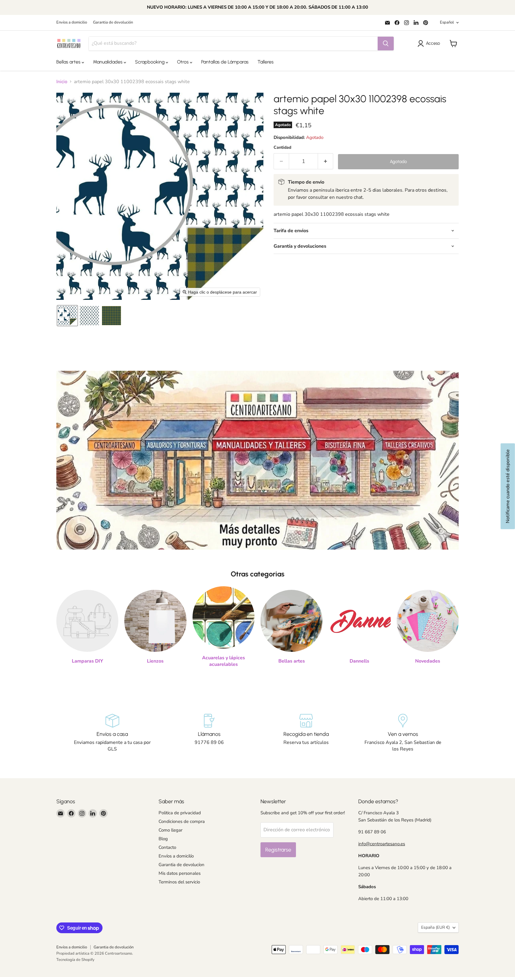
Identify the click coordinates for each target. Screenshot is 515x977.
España (435, 927)
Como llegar (170, 830)
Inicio (61, 81)
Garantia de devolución (113, 22)
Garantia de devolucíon (181, 865)
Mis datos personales (180, 873)
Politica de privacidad (180, 813)
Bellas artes (69, 62)
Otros (183, 62)
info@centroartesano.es (381, 844)
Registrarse (278, 849)
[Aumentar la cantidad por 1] (325, 161)
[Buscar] (386, 43)
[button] (430, 43)
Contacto (167, 847)
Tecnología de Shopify (75, 959)
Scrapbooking (150, 62)
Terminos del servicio (179, 882)
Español (447, 22)
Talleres (266, 62)
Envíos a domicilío (176, 856)
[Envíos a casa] (112, 733)
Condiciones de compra (182, 821)
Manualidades (108, 62)
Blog (163, 839)
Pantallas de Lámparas (225, 62)
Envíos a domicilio (71, 22)
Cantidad (282, 147)
